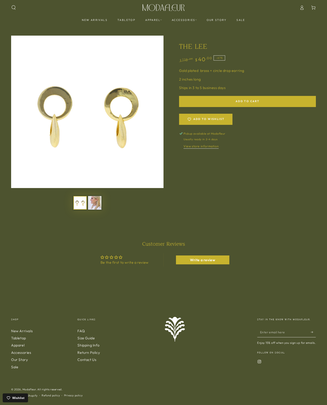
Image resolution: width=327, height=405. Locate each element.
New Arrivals (22, 331)
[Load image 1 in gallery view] (80, 203)
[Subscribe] (313, 332)
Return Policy (88, 352)
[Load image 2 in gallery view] (94, 203)
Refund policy (51, 395)
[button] (13, 7)
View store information (201, 146)
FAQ (81, 331)
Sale (14, 367)
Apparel (17, 345)
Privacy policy (73, 395)
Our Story (19, 359)
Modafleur (29, 389)
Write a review (202, 260)
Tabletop (18, 338)
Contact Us (86, 359)
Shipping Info (88, 345)
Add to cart (247, 101)
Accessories (21, 352)
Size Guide (86, 338)
